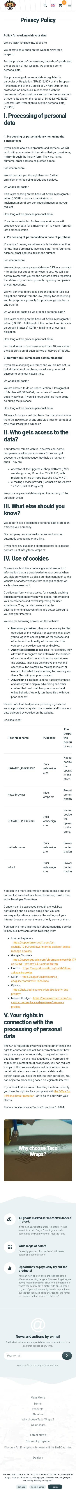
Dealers (38, 1457)
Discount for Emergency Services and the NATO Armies (38, 1447)
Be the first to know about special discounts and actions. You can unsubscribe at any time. (38, 1344)
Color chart (38, 1425)
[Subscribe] (67, 1356)
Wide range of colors (32, 1246)
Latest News (38, 1435)
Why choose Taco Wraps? (38, 1151)
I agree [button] (55, 1487)
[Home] (10, 5)
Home (38, 1403)
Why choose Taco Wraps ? (38, 1419)
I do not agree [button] (37, 1487)
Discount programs (38, 1441)
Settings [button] (21, 1487)
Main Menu (38, 1397)
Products (37, 1409)
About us (37, 1414)
